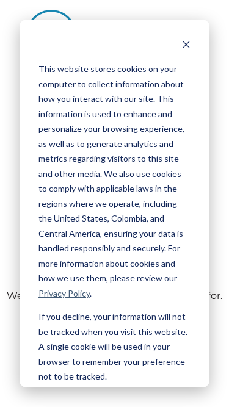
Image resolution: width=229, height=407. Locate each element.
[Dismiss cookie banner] (186, 46)
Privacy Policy (64, 293)
